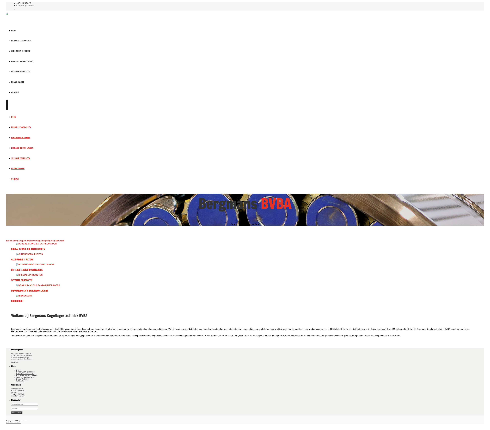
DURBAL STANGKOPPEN (21, 40)
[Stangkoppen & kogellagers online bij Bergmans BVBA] (32, 18)
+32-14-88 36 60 (18, 394)
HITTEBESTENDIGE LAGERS (22, 61)
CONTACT (15, 92)
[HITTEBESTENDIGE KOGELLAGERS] (245, 264)
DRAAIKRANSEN (17, 82)
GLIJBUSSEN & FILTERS (20, 51)
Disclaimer (15, 362)
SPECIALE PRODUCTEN (20, 71)
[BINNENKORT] (245, 296)
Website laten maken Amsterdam (13, 422)
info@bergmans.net (25, 5)
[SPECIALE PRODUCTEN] (245, 275)
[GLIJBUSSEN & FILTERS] (245, 254)
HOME (13, 30)
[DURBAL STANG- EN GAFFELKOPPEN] (245, 244)
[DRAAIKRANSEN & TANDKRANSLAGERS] (245, 285)
